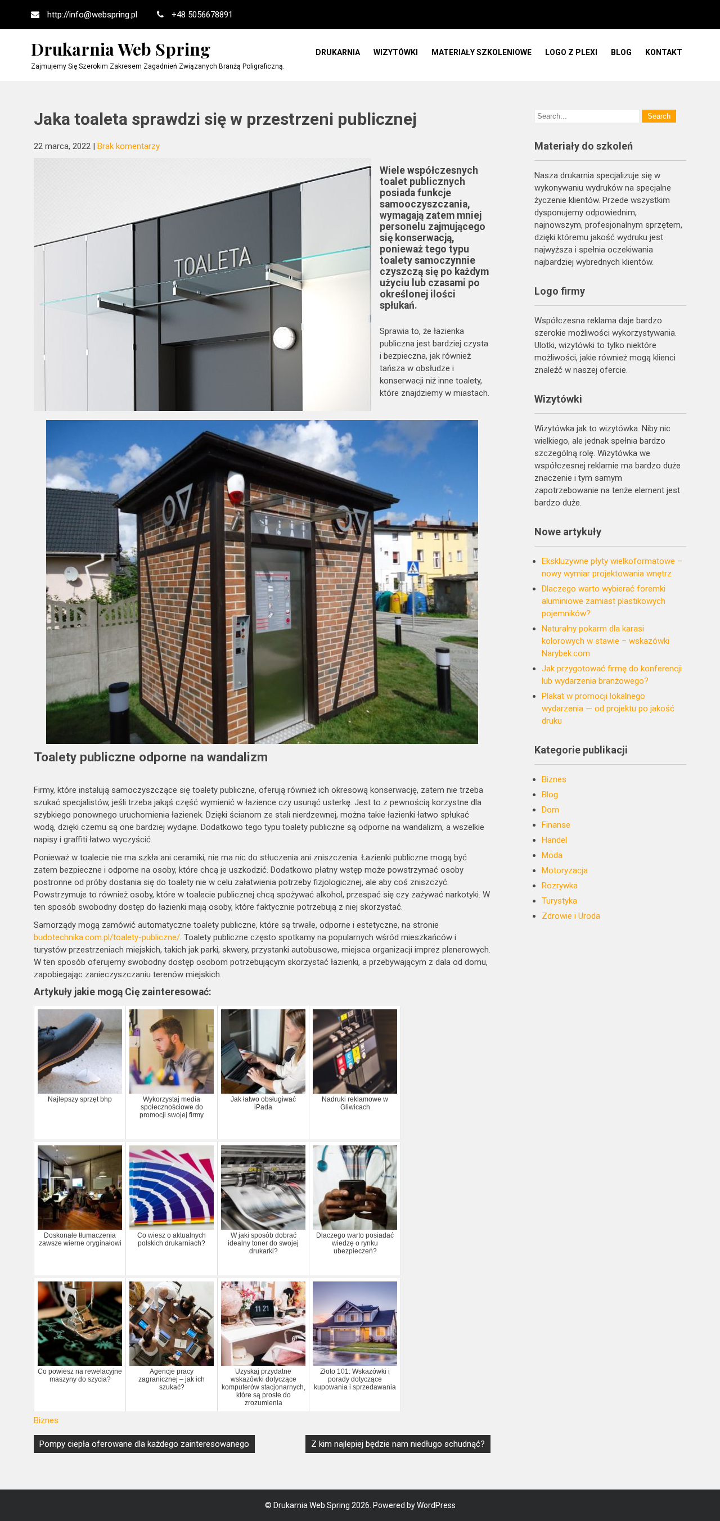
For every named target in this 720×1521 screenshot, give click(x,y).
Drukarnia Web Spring (120, 49)
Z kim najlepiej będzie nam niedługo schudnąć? (398, 1444)
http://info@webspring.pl (92, 15)
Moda (552, 855)
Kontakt (663, 52)
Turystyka (559, 901)
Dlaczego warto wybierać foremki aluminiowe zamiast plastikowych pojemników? (603, 601)
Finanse (556, 825)
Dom (550, 810)
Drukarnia (338, 52)
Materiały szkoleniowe (481, 52)
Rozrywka (560, 886)
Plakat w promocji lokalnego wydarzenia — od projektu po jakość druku (608, 708)
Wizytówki (396, 52)
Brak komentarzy (128, 146)
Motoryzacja (565, 870)
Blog (621, 52)
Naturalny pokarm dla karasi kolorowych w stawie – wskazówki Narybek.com (605, 641)
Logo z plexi (571, 52)
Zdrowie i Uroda (571, 916)
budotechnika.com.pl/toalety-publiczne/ (107, 937)
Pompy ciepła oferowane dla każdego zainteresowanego (144, 1444)
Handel (554, 840)
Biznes (46, 1420)
